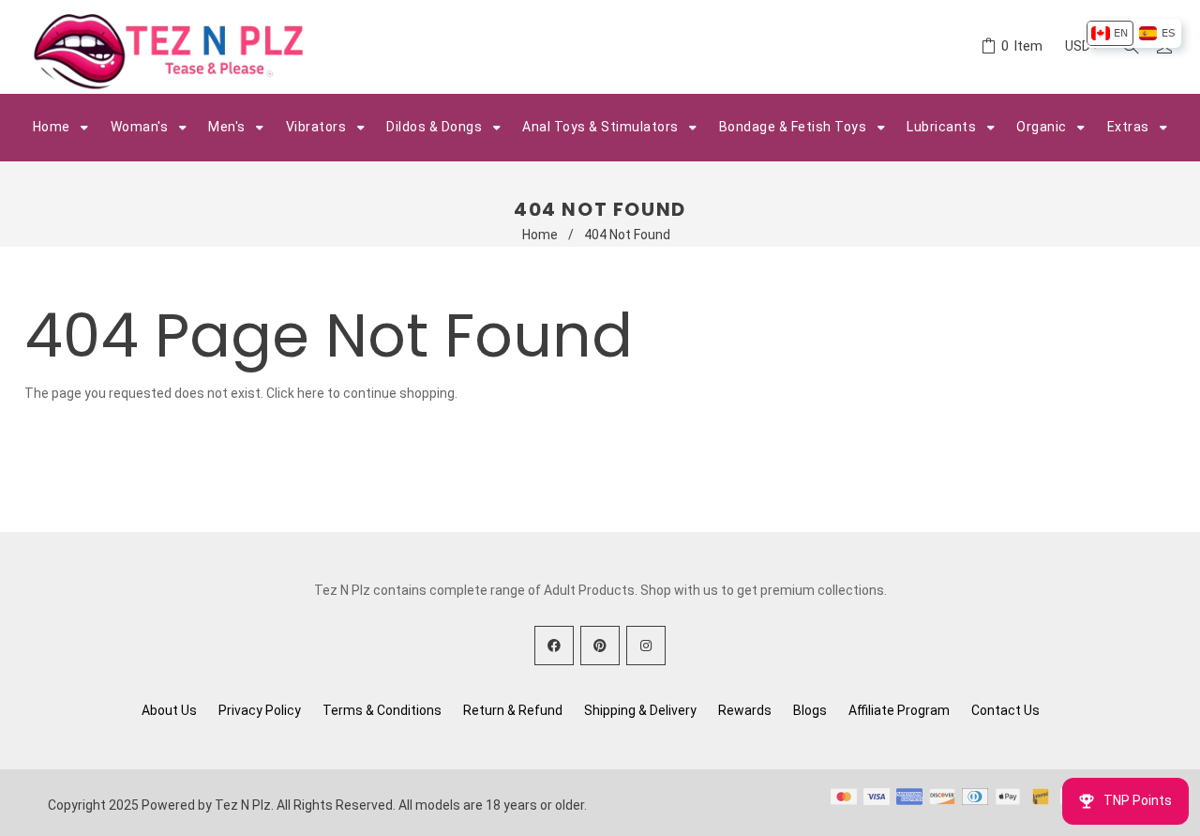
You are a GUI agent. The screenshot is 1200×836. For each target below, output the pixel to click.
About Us (169, 710)
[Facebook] (554, 645)
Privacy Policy (259, 710)
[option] (1109, 33)
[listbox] (1133, 33)
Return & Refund (512, 710)
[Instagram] (646, 645)
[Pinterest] (600, 645)
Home (540, 234)
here (310, 393)
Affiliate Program (899, 710)
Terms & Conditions (382, 710)
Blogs (810, 710)
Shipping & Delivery (640, 710)
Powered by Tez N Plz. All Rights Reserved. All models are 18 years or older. (364, 805)
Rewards (745, 710)
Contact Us (1005, 710)
